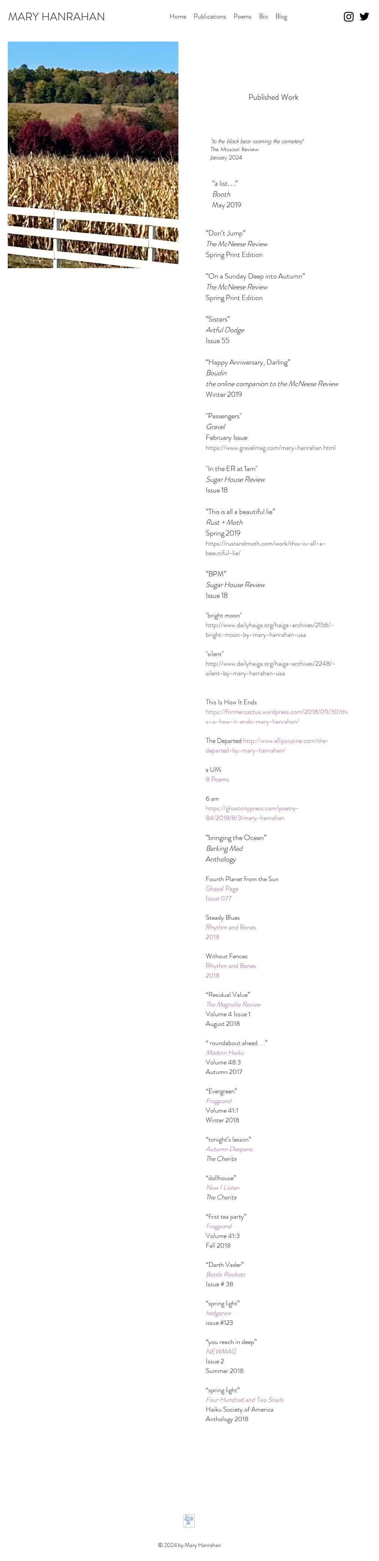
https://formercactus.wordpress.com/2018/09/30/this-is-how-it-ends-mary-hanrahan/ (277, 716)
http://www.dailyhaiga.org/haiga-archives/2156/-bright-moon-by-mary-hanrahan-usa (270, 629)
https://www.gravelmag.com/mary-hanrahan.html (271, 447)
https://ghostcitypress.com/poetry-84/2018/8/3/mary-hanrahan (252, 813)
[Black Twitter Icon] (364, 16)
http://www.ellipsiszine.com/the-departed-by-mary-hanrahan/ (267, 745)
